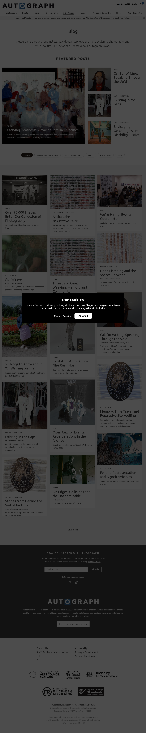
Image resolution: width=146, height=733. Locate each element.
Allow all (83, 316)
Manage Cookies (62, 316)
